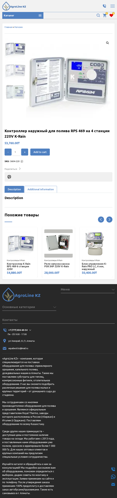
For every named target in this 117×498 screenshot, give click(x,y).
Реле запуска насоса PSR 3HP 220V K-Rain (56, 265)
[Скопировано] (21, 161)
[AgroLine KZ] (14, 6)
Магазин (18, 27)
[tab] (14, 189)
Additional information (41, 189)
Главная (8, 27)
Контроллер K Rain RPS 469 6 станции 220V (18, 266)
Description (14, 189)
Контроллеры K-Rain (16, 260)
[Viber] (9, 177)
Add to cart (40, 152)
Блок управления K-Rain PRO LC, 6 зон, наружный (94, 266)
